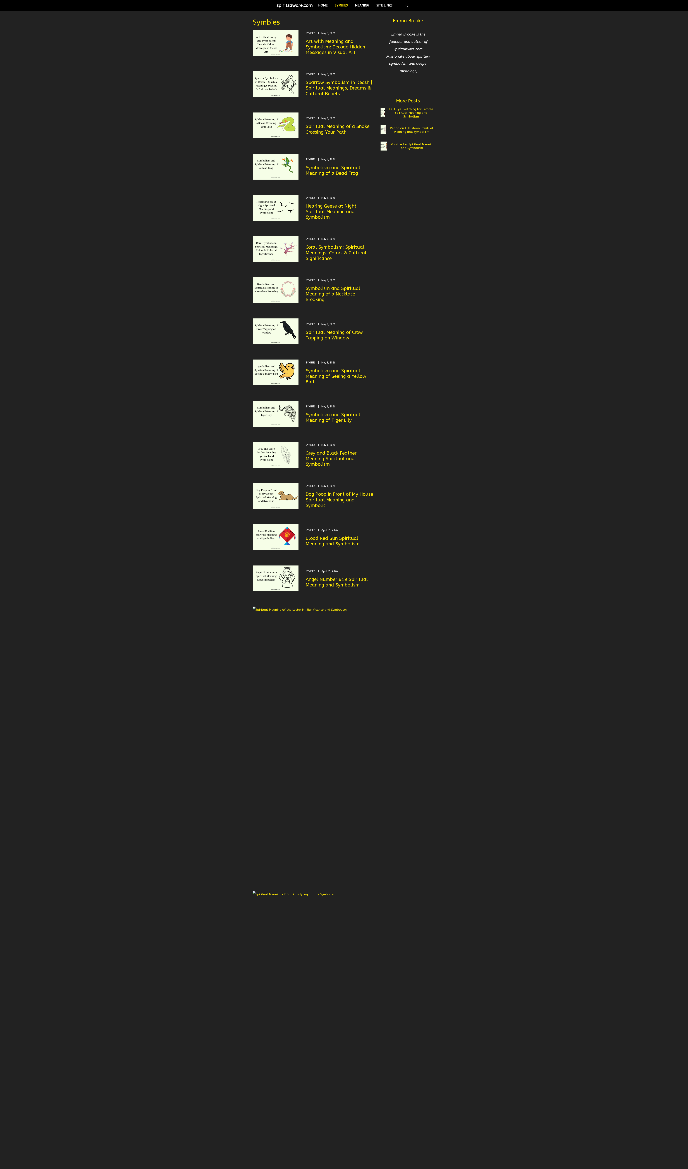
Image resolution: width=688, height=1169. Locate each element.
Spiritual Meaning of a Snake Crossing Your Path (337, 129)
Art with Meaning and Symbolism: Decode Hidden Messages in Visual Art (335, 47)
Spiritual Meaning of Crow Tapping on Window (334, 335)
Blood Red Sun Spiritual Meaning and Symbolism (333, 541)
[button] (406, 5)
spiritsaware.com (295, 5)
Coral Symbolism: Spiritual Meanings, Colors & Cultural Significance (336, 252)
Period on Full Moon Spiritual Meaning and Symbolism (411, 129)
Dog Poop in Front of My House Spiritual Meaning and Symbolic (339, 499)
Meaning (362, 5)
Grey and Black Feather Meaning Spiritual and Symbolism (331, 458)
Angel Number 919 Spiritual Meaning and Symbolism (337, 582)
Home (323, 5)
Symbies (341, 5)
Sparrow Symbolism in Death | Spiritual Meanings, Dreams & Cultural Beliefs (339, 88)
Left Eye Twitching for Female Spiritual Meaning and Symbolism (411, 112)
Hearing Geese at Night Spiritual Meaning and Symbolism (331, 211)
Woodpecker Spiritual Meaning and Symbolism (412, 146)
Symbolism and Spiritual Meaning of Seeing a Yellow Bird (336, 376)
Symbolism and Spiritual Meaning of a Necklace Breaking (333, 294)
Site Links (384, 5)
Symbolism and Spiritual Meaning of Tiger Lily (333, 417)
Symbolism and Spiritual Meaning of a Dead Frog (333, 170)
